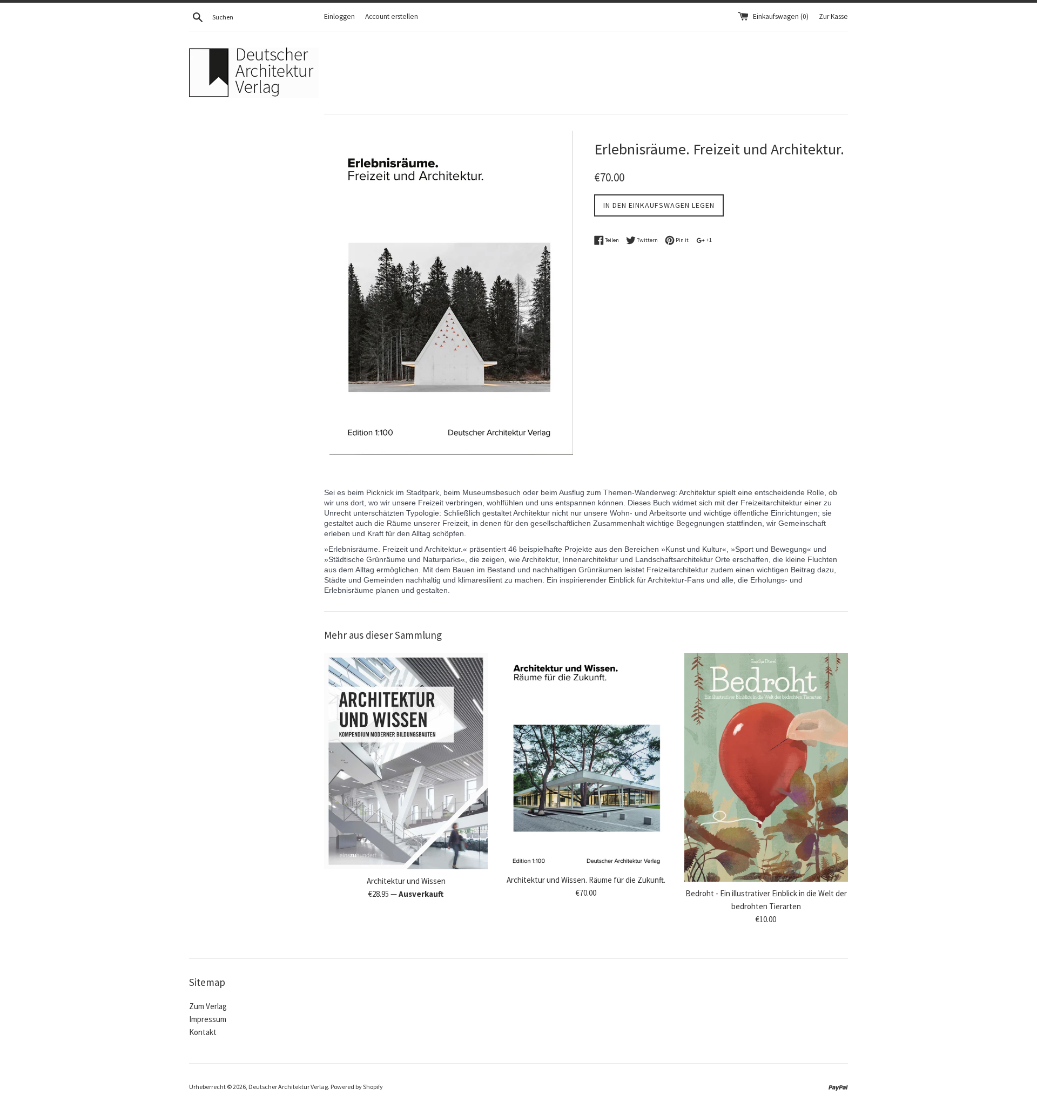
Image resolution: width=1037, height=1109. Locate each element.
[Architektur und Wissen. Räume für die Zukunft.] (586, 760)
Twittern (647, 240)
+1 (708, 240)
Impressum (207, 1019)
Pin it (682, 240)
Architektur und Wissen (406, 881)
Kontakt (203, 1032)
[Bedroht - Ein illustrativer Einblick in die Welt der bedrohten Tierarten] (766, 767)
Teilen (611, 240)
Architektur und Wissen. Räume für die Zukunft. (586, 880)
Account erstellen (391, 16)
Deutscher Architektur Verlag (288, 1087)
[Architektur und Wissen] (406, 761)
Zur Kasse (833, 16)
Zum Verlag (208, 1006)
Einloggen (339, 16)
